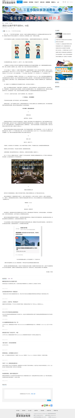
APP (58, 2)
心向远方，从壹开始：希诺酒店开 (10, 302)
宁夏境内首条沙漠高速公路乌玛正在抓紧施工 (64, 39)
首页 (3, 23)
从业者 (9, 278)
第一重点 (10, 23)
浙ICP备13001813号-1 (40, 415)
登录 (32, 393)
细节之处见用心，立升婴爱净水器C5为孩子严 (64, 50)
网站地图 (42, 410)
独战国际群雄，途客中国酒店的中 (10, 373)
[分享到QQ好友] (47, 405)
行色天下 (37, 2)
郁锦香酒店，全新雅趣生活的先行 (10, 353)
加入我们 (29, 410)
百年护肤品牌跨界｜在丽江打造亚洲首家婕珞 (64, 54)
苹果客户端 (56, 410)
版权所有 (36, 410)
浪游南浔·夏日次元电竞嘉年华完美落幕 (63, 48)
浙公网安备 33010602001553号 (51, 415)
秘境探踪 (48, 2)
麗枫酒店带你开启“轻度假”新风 (9, 281)
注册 (34, 393)
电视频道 (25, 2)
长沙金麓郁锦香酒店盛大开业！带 (10, 322)
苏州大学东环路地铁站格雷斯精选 (10, 312)
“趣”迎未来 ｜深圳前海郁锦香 (9, 342)
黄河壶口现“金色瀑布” (60, 41)
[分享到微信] (45, 405)
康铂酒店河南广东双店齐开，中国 (10, 332)
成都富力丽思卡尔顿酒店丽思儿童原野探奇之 (64, 52)
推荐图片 (57, 82)
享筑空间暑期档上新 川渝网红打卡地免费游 (64, 56)
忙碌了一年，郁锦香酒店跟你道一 (10, 363)
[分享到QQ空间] (49, 405)
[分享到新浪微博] (42, 405)
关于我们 (17, 410)
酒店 (11, 278)
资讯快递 (31, 2)
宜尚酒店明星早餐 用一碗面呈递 (9, 291)
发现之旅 (42, 2)
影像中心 (53, 2)
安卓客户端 (49, 410)
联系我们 (23, 410)
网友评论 (4, 384)
